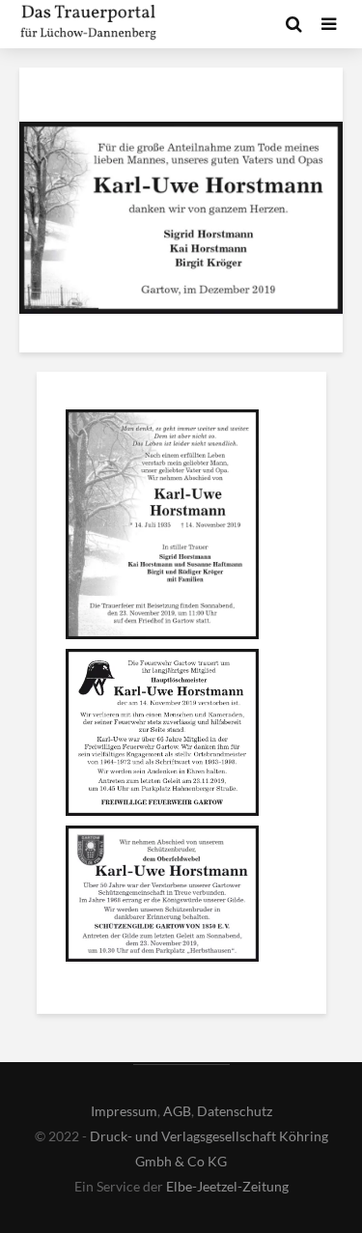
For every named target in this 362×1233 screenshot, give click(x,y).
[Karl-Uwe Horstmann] (162, 527)
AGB (177, 1111)
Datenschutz (234, 1111)
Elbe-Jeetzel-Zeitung (227, 1186)
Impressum (124, 1111)
